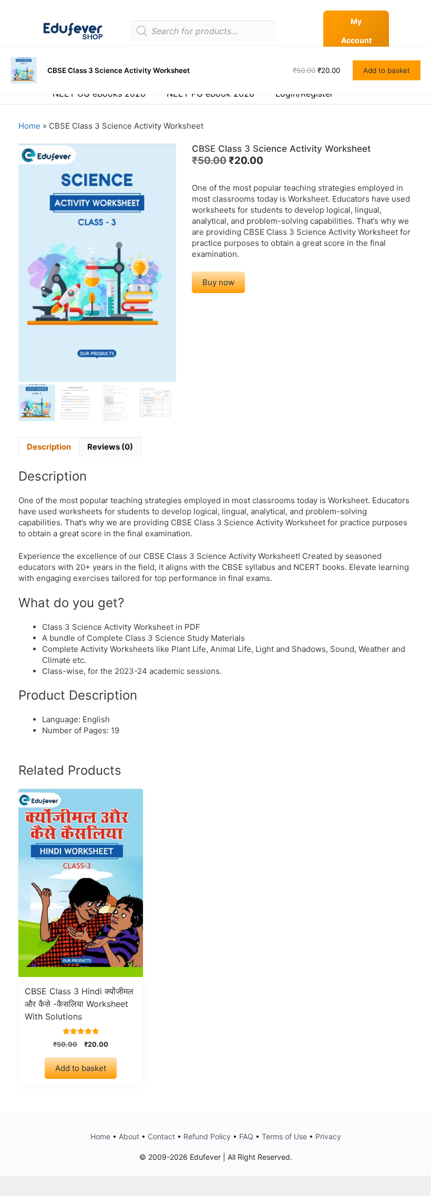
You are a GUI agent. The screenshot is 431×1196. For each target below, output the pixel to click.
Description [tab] (49, 447)
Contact (161, 1136)
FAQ (246, 1136)
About (129, 1136)
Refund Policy (207, 1136)
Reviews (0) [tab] (110, 447)
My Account (356, 31)
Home (29, 126)
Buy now (218, 282)
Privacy (328, 1136)
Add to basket (80, 1068)
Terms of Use (284, 1136)
